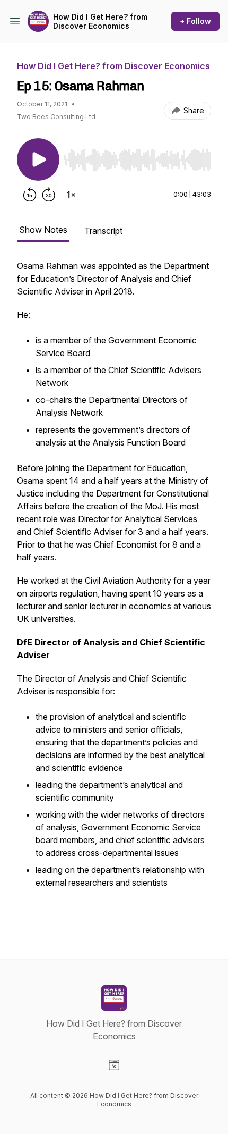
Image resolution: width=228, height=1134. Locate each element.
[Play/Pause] (38, 159)
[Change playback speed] (71, 194)
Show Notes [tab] (43, 229)
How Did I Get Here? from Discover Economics (100, 21)
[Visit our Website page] (114, 1065)
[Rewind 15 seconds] (29, 194)
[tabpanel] (114, 592)
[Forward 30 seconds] (48, 194)
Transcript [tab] (103, 230)
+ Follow (195, 21)
